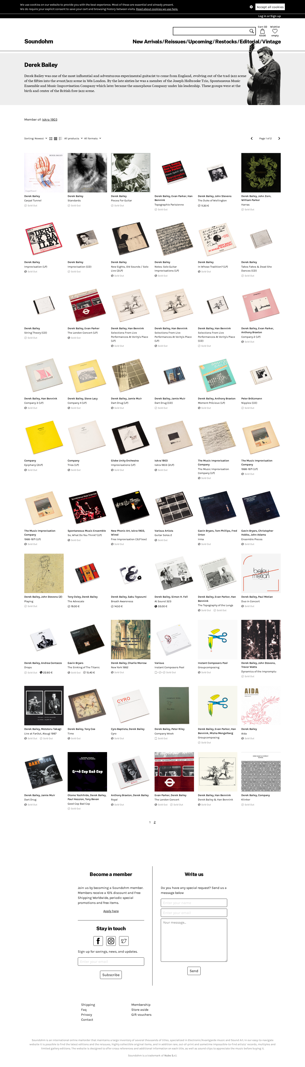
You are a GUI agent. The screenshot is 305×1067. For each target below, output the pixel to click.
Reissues (175, 41)
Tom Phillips (222, 530)
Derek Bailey (32, 196)
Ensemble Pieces (251, 539)
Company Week (164, 733)
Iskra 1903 (49, 119)
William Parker (250, 200)
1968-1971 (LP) (249, 469)
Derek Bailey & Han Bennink (215, 799)
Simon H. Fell (179, 596)
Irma (201, 539)
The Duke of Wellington (212, 200)
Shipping (88, 1005)
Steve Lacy (91, 398)
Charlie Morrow (137, 662)
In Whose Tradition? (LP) (213, 266)
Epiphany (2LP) (33, 464)
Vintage (271, 41)
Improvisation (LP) (35, 266)
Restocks (226, 41)
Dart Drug (30, 799)
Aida (244, 733)
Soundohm (38, 41)
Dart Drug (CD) (164, 402)
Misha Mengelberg (221, 733)
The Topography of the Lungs (215, 605)
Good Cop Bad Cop (79, 803)
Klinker (245, 799)
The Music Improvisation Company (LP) (213, 471)
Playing (28, 601)
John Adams (258, 534)
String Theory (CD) (35, 332)
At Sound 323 (163, 601)
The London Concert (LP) (83, 332)
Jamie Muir (135, 398)
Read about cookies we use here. (157, 9)
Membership (140, 1005)
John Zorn (264, 196)
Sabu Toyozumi (137, 596)
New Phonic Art (120, 530)
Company (30, 460)
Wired (114, 534)
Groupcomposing (208, 667)
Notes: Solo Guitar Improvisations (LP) (167, 268)
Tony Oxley (74, 596)
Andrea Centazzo (51, 662)
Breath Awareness (122, 601)
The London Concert (167, 799)
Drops (28, 667)
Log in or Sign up (269, 16)
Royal (114, 799)
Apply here (111, 911)
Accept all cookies (270, 7)
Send (194, 971)
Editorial (249, 41)
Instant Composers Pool (169, 667)
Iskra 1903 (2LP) (164, 464)
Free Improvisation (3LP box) (129, 539)
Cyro (113, 733)
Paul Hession (76, 799)
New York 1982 (119, 667)
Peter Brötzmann (251, 398)
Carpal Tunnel (32, 200)
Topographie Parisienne (169, 204)
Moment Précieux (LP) (211, 402)
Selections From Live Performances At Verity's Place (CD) (216, 336)
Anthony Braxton (251, 332)
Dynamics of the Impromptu (258, 671)
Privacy (86, 1015)
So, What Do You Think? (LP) (85, 535)
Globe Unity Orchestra (125, 460)
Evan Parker (178, 196)
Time (71, 733)
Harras (245, 204)
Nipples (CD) (249, 402)
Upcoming (200, 41)
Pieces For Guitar (121, 200)
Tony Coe (89, 729)
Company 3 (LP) (34, 402)
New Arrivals (147, 41)
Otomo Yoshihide (78, 795)
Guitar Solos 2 (163, 535)
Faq (84, 1010)
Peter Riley (177, 729)
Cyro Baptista (119, 729)
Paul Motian (265, 596)
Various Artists (164, 530)
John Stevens (223, 196)
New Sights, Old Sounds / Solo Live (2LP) (129, 268)
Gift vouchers (141, 1015)
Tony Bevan (92, 799)
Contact (87, 1020)
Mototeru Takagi (51, 729)
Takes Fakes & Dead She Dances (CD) (256, 268)
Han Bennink (136, 328)
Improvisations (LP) (123, 464)
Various (159, 662)
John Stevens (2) (51, 596)
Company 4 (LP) (77, 402)
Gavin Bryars (206, 530)
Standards (74, 200)
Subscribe (111, 975)
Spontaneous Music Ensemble (87, 530)
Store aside (139, 1010)
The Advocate (76, 601)
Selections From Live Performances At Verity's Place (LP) (129, 336)
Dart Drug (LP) (119, 402)
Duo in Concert (250, 601)
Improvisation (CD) (80, 266)
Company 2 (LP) (251, 336)
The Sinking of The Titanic (84, 667)
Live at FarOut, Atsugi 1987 (40, 733)
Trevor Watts (249, 666)
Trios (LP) (73, 464)
